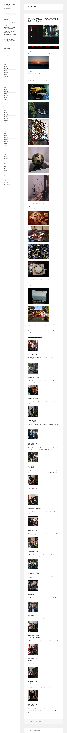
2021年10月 (6, 60)
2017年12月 (6, 95)
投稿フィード (6, 180)
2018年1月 (6, 93)
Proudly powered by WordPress (34, 730)
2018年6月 (6, 83)
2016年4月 (6, 137)
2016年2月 (6, 141)
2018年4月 (6, 87)
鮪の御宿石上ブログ (9, 5)
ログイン (5, 178)
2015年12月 (6, 145)
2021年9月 (6, 62)
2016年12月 (6, 120)
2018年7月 (6, 81)
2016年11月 (6, 122)
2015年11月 (6, 147)
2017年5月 (6, 110)
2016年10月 (6, 124)
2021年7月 (6, 64)
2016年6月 (6, 133)
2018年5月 (6, 85)
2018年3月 (6, 89)
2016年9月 (6, 127)
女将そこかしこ (7, 168)
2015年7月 (6, 156)
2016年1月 (6, 143)
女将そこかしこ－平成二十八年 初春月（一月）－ (43, 20)
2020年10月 (6, 68)
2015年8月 (6, 154)
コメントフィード (7, 182)
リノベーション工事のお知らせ (10, 22)
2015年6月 (6, 158)
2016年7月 (6, 131)
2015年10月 (6, 150)
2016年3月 (6, 139)
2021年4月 (6, 66)
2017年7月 (6, 106)
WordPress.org (7, 184)
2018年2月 (6, 91)
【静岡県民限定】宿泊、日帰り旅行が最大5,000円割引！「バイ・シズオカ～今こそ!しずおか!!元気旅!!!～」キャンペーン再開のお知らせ (10, 30)
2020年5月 (6, 74)
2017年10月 (6, 99)
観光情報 (5, 170)
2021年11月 (6, 58)
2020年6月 (6, 72)
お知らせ (5, 166)
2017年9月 (6, 101)
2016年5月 (6, 135)
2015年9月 (6, 152)
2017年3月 (6, 114)
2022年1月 (6, 55)
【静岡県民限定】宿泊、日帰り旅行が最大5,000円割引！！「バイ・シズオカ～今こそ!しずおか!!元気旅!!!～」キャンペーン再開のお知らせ (10, 40)
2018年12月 (6, 78)
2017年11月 (6, 97)
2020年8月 (6, 70)
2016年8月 (6, 129)
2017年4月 (6, 112)
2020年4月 (6, 76)
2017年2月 (6, 116)
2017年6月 (6, 108)
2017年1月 (6, 118)
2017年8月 (6, 104)
